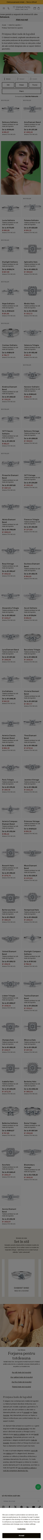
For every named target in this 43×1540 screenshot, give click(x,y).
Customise (21, 1529)
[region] (21, 1524)
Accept (21, 1535)
